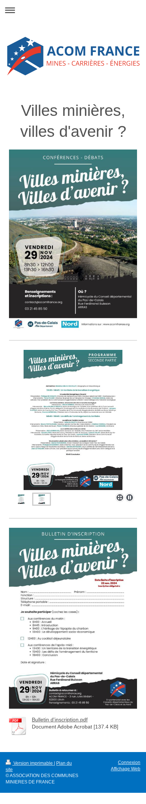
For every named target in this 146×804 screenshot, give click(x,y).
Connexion (129, 762)
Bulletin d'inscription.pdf (60, 720)
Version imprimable (33, 763)
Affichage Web (125, 768)
